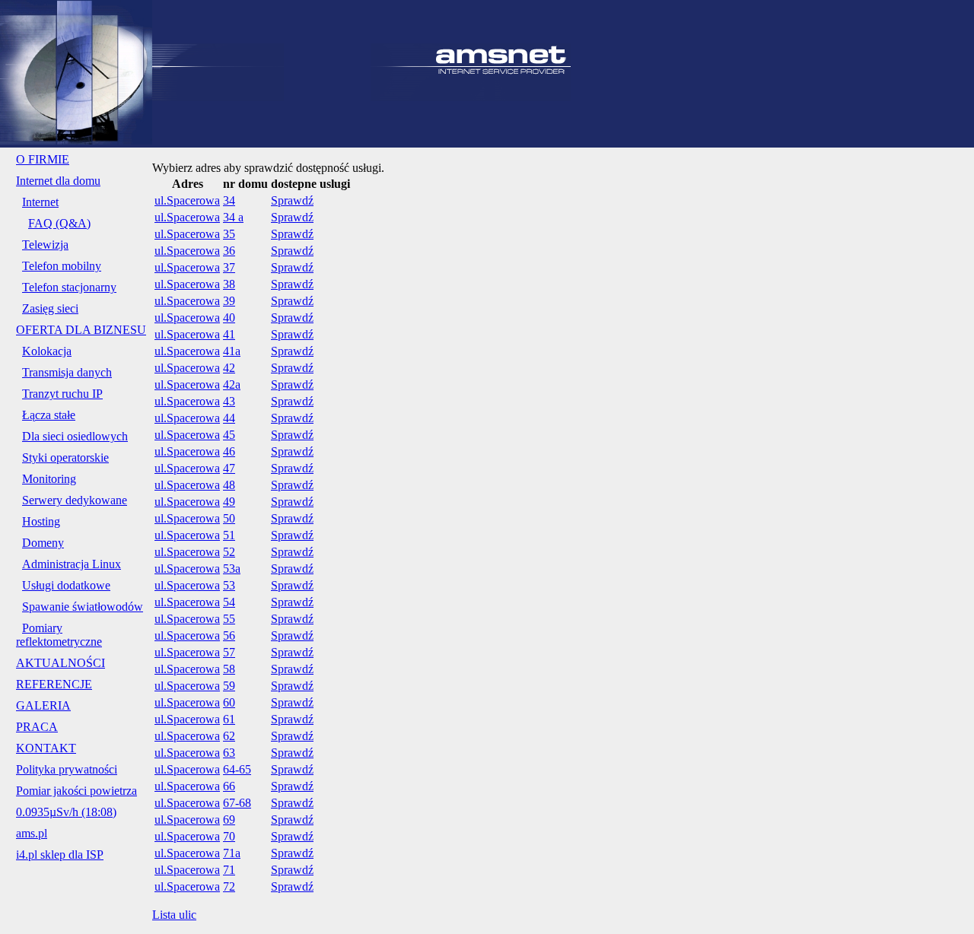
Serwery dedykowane (74, 500)
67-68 (237, 802)
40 (229, 317)
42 (229, 367)
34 (229, 200)
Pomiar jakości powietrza (76, 790)
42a (231, 384)
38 (229, 284)
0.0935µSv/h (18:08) (66, 811)
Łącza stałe (48, 414)
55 (229, 618)
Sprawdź (292, 200)
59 (229, 685)
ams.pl (31, 833)
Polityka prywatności (66, 769)
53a (231, 568)
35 (229, 233)
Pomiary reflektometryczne (59, 634)
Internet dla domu (58, 180)
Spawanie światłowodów (82, 606)
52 (229, 551)
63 (229, 752)
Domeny (43, 542)
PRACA (37, 726)
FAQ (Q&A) (59, 223)
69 (229, 819)
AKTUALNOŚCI (60, 662)
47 (229, 468)
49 (229, 501)
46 (229, 451)
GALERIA (43, 705)
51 (229, 535)
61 (229, 719)
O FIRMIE (42, 159)
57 (229, 652)
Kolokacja (47, 351)
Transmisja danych (67, 372)
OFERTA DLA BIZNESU (81, 329)
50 (229, 518)
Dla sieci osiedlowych (75, 436)
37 (229, 267)
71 (229, 869)
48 (229, 484)
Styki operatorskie (65, 457)
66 (229, 786)
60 (229, 702)
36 (229, 250)
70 (229, 836)
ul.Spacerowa (187, 200)
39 (229, 300)
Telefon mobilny (61, 265)
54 (229, 602)
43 (229, 401)
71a (231, 853)
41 (229, 334)
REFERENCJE (54, 684)
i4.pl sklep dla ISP (59, 854)
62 (229, 735)
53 (229, 585)
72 (229, 886)
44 (229, 417)
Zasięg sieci (50, 308)
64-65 (237, 769)
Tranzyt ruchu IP (62, 393)
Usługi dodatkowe (66, 585)
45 (229, 434)
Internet (40, 201)
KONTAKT (46, 748)
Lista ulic (174, 914)
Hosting (41, 521)
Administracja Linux (71, 564)
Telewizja (45, 244)
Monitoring (49, 478)
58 (229, 668)
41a (231, 351)
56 (229, 635)
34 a (233, 217)
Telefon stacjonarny (69, 287)
